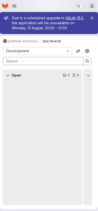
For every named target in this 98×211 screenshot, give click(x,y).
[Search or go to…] (78, 6)
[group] (42, 143)
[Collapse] (8, 75)
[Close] (92, 18)
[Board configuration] (87, 51)
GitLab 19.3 (74, 18)
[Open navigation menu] (14, 6)
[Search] (87, 61)
